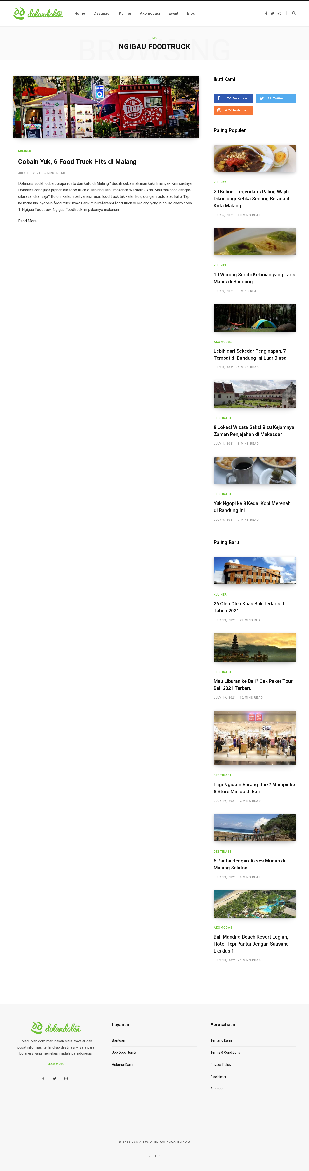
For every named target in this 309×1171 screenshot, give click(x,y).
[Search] (291, 13)
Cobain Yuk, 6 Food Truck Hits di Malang (77, 162)
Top (156, 1156)
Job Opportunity (124, 1052)
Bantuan (118, 1040)
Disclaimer (218, 1077)
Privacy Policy (221, 1064)
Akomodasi (224, 342)
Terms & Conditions (225, 1052)
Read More (55, 1064)
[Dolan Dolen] (38, 13)
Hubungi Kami (122, 1064)
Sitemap (217, 1089)
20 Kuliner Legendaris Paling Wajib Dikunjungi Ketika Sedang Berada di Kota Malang (252, 199)
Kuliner (24, 151)
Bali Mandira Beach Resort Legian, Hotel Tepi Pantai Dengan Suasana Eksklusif (251, 944)
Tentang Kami (221, 1040)
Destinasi (222, 418)
